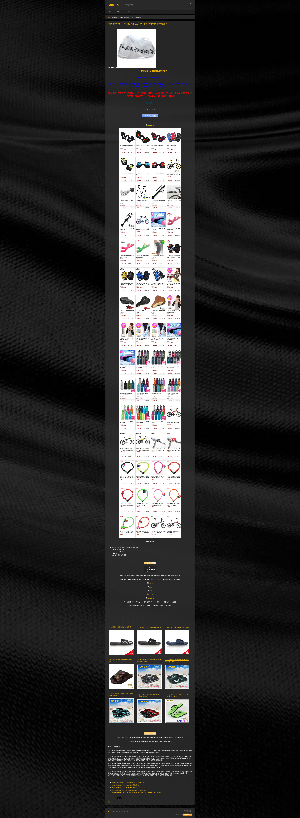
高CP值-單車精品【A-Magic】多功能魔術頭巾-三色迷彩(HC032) (129, 790)
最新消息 (119, 12)
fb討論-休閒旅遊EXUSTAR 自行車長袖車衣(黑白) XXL (126, 787)
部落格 (129, 12)
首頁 (110, 12)
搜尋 (190, 4)
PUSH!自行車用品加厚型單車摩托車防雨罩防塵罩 (150, 71)
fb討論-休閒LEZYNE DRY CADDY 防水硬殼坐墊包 (125, 785)
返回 (109, 802)
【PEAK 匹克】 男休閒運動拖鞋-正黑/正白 (149, 627)
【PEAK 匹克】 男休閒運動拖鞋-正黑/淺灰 (120, 627)
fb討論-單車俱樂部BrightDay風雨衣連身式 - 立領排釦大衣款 (128, 782)
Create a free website (178, 814)
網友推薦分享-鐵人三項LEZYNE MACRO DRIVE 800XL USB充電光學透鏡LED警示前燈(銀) (136, 793)
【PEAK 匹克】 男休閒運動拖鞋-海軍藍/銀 (177, 627)
